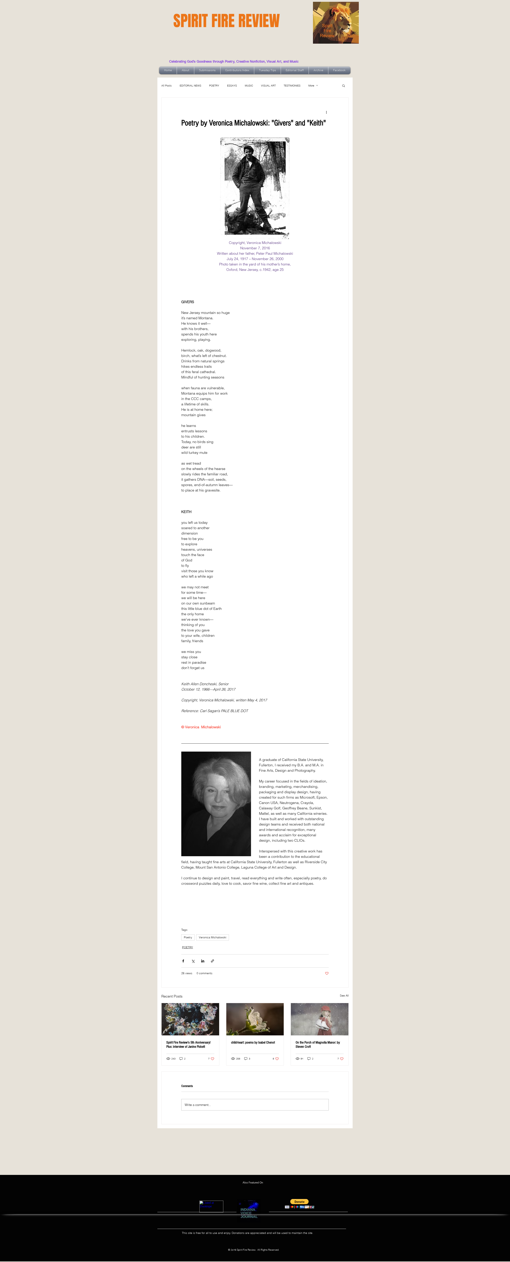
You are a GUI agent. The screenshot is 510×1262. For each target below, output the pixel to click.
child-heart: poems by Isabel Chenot (253, 1042)
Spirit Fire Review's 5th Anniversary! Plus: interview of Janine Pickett (188, 1044)
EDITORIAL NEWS (190, 85)
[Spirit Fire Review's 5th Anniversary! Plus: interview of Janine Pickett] (190, 1019)
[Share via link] (212, 961)
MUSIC (249, 85)
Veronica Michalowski (212, 937)
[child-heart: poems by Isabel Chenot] (255, 1019)
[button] (343, 85)
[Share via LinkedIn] (203, 961)
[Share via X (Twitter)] (193, 961)
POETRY (214, 85)
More (311, 85)
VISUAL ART (268, 85)
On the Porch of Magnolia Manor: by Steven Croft (318, 1044)
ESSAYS (232, 85)
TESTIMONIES (292, 85)
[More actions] (326, 112)
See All (344, 995)
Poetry (188, 937)
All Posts (166, 85)
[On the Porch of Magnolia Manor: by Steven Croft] (319, 1019)
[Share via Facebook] (183, 961)
